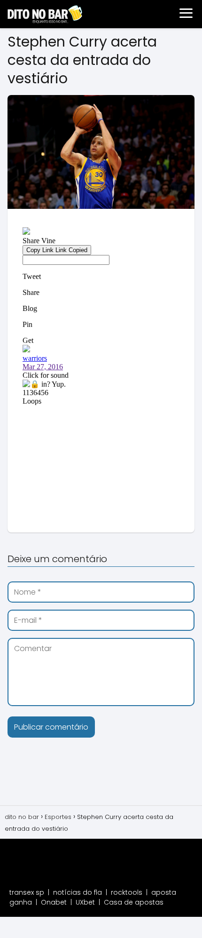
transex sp (26, 892)
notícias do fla (77, 892)
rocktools (126, 892)
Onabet (54, 902)
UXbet (85, 902)
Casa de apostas (133, 902)
